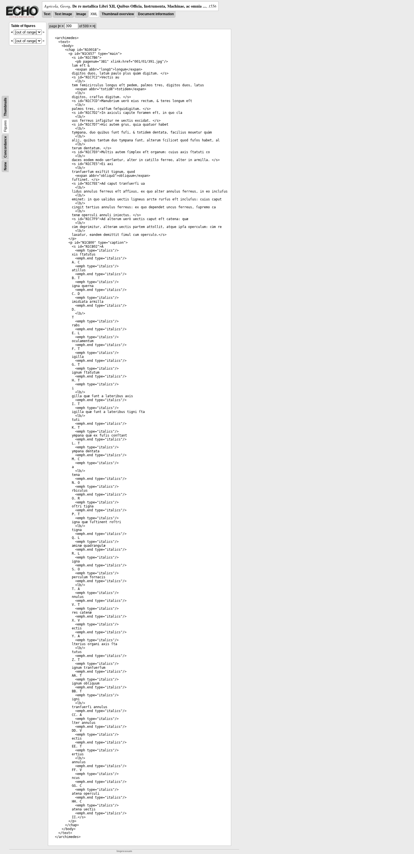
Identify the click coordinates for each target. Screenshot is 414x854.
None (5, 166)
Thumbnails (5, 107)
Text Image (63, 14)
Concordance (5, 147)
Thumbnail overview (118, 14)
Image (81, 14)
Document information (156, 14)
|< (59, 26)
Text (47, 14)
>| (93, 26)
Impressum (124, 851)
